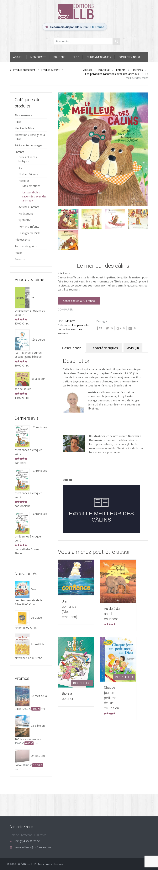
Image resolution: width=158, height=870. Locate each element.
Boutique (59, 57)
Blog (76, 57)
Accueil (18, 57)
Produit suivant (51, 70)
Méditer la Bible (24, 128)
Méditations (25, 213)
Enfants (120, 70)
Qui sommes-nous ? (99, 57)
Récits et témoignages (29, 145)
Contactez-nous (129, 57)
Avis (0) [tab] (133, 348)
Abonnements (23, 115)
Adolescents (22, 239)
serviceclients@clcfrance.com (32, 847)
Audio (18, 252)
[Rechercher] (116, 41)
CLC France (96, 27)
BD (20, 167)
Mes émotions (31, 186)
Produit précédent (23, 70)
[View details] (76, 577)
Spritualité (24, 220)
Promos (20, 259)
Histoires (137, 70)
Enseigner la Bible (29, 233)
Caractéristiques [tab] (104, 348)
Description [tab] (71, 348)
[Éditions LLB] (79, 11)
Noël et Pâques (28, 174)
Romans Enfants (28, 226)
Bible (18, 122)
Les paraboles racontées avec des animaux (112, 74)
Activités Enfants (28, 207)
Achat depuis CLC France (79, 301)
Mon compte (38, 57)
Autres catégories (26, 246)
